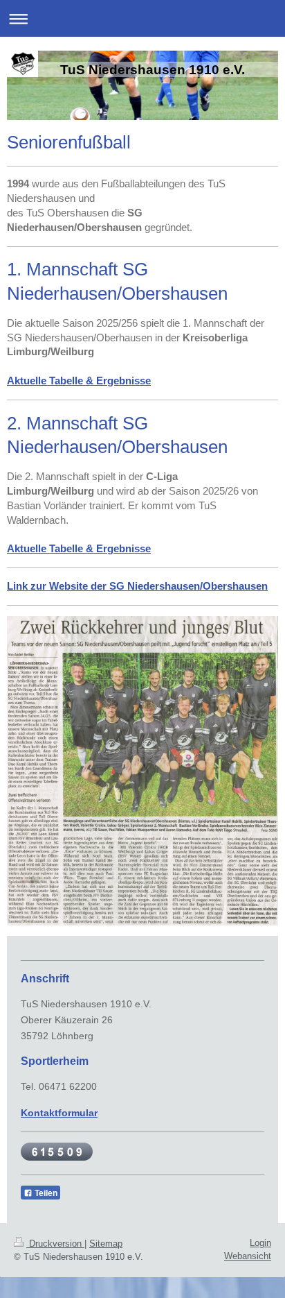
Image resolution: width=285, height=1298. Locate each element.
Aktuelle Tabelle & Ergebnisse (79, 548)
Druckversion (55, 1243)
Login (260, 1243)
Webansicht (247, 1256)
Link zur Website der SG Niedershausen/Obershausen (137, 586)
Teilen (45, 1193)
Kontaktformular (59, 1112)
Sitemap (105, 1243)
